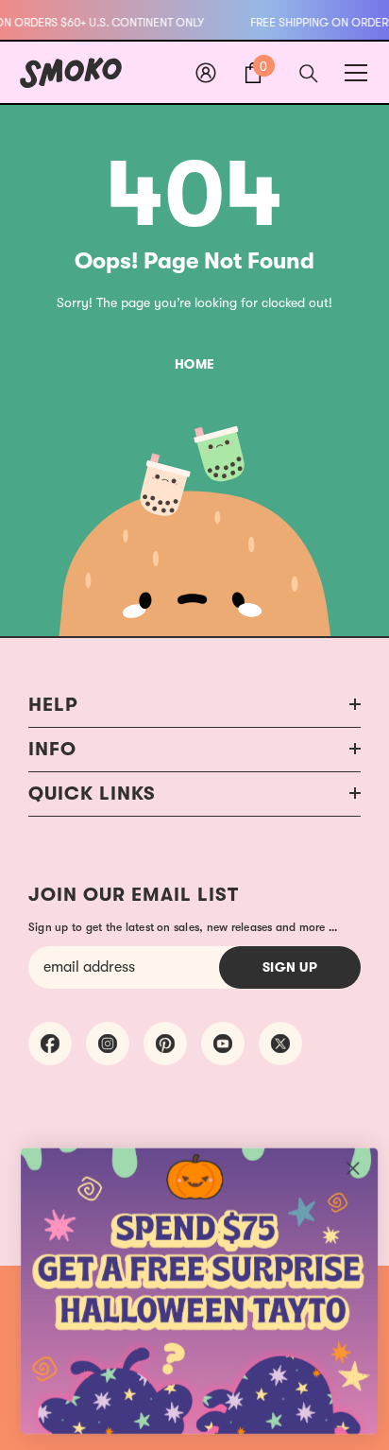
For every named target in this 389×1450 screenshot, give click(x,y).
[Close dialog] (352, 1168)
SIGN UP (290, 967)
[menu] (356, 72)
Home (195, 363)
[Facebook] (50, 1043)
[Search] (308, 73)
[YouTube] (223, 1043)
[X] (280, 1043)
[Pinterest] (165, 1043)
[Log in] (206, 72)
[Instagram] (107, 1043)
